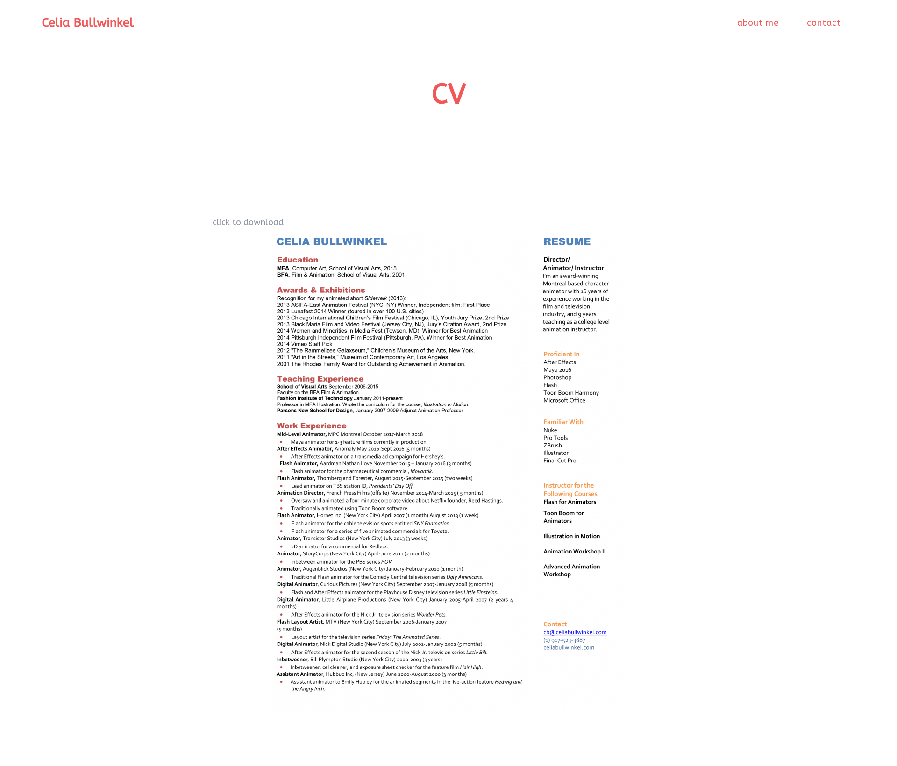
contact (824, 23)
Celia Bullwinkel (88, 22)
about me (758, 23)
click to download (248, 222)
